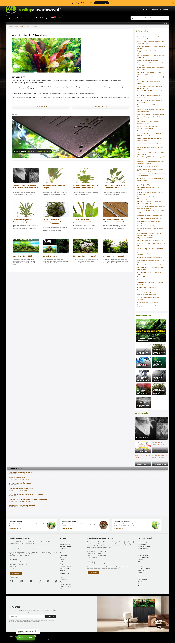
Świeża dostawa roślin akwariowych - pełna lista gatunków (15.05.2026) (52, 222)
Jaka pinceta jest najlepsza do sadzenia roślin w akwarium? (114, 221)
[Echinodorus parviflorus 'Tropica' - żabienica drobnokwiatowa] (85, 183)
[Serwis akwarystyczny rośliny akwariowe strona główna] (9, 17)
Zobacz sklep (93, 572)
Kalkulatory (12, 569)
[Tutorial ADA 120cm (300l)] (26, 253)
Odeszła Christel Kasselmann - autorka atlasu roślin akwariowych (25, 187)
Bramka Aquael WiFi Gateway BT (146, 287)
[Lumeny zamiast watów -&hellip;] (160, 447)
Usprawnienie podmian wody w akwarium (23, 505)
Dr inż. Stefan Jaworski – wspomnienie (148, 302)
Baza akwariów (13, 559)
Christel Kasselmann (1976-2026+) (20, 483)
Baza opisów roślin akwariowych (18, 561)
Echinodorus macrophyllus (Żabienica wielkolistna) (82, 221)
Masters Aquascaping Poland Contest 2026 (149, 215)
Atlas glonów (12, 566)
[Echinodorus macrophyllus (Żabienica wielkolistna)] (85, 217)
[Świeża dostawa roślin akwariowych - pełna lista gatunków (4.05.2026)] (159, 389)
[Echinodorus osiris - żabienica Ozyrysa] (56, 183)
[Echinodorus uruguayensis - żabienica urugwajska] (26, 217)
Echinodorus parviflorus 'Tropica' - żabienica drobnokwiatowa (85, 187)
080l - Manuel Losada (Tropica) (84, 256)
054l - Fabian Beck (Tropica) (113, 256)
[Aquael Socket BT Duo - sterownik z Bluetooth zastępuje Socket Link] (159, 376)
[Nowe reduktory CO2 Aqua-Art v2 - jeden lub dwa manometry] (143, 376)
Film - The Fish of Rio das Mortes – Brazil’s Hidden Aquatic (28, 500)
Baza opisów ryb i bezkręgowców (18, 564)
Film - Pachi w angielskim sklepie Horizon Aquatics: (26, 494)
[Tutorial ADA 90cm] (56, 253)
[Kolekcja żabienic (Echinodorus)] (46, 72)
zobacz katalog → (101, 3)
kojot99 (23, 473)
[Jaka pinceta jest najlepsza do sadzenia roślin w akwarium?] (115, 217)
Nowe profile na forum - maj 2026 (147, 166)
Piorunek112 (25, 507)
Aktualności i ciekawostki (31, 26)
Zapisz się (50, 616)
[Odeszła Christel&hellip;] (151, 428)
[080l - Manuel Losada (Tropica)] (85, 253)
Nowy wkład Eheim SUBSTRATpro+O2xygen (150, 240)
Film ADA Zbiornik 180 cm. (17, 477)
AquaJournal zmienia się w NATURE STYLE (150, 218)
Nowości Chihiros (142, 277)
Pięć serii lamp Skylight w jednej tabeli (148, 60)
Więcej (37, 621)
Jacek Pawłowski (26, 479)
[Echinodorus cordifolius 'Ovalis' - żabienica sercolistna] (115, 183)
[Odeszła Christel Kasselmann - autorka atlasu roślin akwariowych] (26, 183)
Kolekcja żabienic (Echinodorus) (30, 35)
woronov (24, 485)
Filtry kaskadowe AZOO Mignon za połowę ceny (151, 238)
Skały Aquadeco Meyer (143, 279)
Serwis (16, 26)
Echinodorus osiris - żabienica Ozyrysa (54, 187)
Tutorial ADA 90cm (50, 256)
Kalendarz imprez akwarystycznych (21, 472)
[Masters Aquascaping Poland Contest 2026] (151, 330)
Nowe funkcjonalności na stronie (146, 131)
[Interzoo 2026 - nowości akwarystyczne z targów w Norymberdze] (159, 362)
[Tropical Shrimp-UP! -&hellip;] (143, 447)
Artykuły (21, 26)
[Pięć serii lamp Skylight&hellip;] (160, 460)
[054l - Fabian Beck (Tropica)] (115, 253)
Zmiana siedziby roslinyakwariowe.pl (147, 290)
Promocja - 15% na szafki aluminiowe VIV (149, 265)
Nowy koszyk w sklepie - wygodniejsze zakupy (150, 114)
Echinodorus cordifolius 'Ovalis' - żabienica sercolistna (115, 187)
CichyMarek (25, 490)
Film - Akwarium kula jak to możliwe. (21, 489)
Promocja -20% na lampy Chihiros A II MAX (149, 257)
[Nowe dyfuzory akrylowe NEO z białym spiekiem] (143, 389)
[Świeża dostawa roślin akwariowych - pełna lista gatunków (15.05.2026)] (159, 349)
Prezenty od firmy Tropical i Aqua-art (147, 226)
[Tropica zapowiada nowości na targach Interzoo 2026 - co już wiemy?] (143, 402)
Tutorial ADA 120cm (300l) (22, 256)
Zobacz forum (15, 573)
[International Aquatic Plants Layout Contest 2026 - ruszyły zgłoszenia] (143, 362)
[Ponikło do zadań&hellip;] (143, 460)
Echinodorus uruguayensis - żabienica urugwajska (23, 221)
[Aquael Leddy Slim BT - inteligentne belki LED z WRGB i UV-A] (143, 349)
